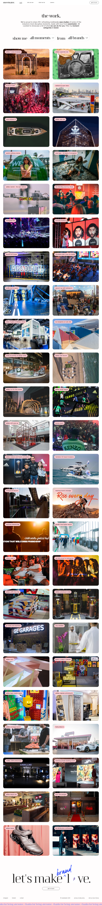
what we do (42, 2)
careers (52, 2)
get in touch (94, 2)
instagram (5, 898)
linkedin (14, 898)
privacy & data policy (79, 898)
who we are (30, 2)
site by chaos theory (94, 898)
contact (22, 898)
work (21, 2)
